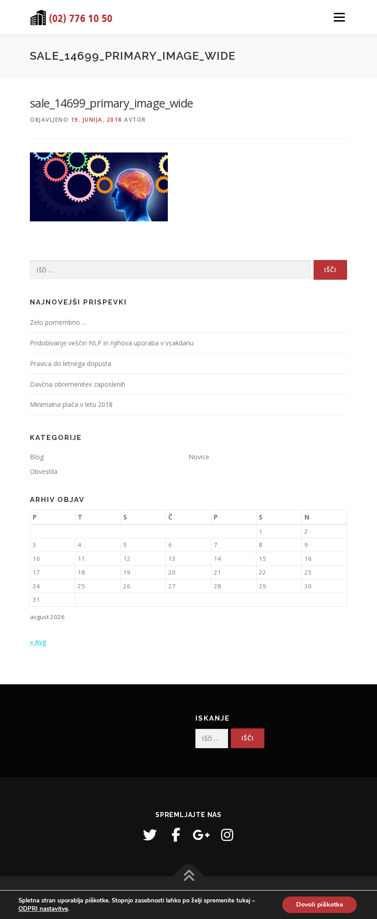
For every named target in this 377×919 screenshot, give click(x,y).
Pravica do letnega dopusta (70, 363)
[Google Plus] (201, 835)
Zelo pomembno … (58, 322)
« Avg (38, 641)
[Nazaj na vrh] (188, 876)
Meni (338, 17)
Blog (37, 456)
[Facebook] (176, 835)
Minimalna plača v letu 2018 (71, 404)
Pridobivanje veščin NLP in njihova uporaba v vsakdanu (112, 342)
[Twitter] (150, 835)
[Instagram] (227, 835)
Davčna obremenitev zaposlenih (78, 384)
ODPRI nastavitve (43, 909)
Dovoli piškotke (319, 904)
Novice (198, 456)
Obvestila (43, 471)
